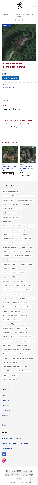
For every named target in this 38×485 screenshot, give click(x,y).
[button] (3, 5)
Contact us (6, 400)
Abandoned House (9, 87)
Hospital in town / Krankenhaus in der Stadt (26, 168)
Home (5, 14)
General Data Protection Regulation (15, 443)
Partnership (6, 410)
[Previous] (1, 163)
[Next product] (17, 20)
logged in (17, 127)
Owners (4, 425)
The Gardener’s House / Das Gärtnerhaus (9, 167)
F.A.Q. (4, 395)
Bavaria (19, 16)
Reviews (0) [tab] (6, 100)
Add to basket (10, 78)
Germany (29, 14)
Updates (5, 415)
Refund (4, 420)
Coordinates (16, 14)
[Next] (36, 163)
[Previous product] (21, 20)
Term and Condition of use (11, 438)
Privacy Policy (7, 448)
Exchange (5, 405)
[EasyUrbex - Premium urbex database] (19, 5)
